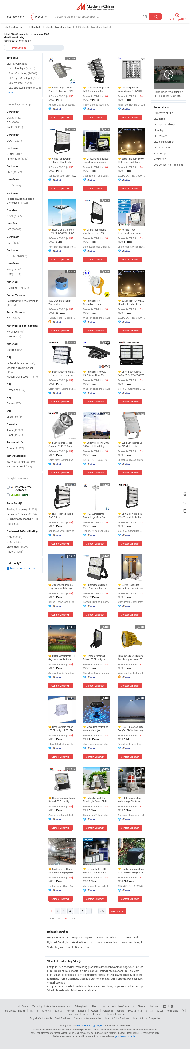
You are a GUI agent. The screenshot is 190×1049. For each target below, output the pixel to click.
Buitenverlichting (163, 113)
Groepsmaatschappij (23, 519)
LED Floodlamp (162, 147)
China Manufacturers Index (87, 1018)
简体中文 (34, 1010)
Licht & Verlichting (17, 63)
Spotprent (15, 416)
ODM (14, 537)
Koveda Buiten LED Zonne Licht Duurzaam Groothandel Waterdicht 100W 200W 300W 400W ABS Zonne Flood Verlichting (96, 870)
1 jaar (15, 430)
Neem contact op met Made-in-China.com (113, 1006)
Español (82, 1010)
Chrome (15, 349)
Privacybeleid (81, 1006)
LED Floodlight (22, 68)
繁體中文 (46, 1010)
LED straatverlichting (25, 87)
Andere (13, 523)
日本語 (58, 1010)
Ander (10, 92)
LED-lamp (159, 118)
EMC (14, 172)
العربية (160, 1010)
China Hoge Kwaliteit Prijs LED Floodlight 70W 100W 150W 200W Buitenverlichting (60, 89)
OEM (14, 542)
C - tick (15, 154)
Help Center (22, 1006)
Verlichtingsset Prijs (58, 947)
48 (73, 918)
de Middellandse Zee (21, 363)
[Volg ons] (172, 1006)
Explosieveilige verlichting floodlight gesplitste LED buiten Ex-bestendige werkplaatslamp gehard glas (131, 657)
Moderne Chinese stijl (22, 376)
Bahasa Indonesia (116, 1013)
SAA (14, 269)
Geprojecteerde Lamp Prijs (133, 937)
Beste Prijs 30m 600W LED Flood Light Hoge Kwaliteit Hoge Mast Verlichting (131, 160)
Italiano (120, 1010)
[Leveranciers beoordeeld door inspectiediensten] (23, 488)
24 (58, 918)
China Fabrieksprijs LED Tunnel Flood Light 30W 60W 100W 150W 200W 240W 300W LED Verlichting (60, 160)
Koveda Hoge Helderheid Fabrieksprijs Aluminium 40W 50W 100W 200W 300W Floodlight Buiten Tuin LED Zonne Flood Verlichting (131, 231)
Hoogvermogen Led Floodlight (58, 937)
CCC (14, 117)
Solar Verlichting (23, 73)
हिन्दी (184, 1010)
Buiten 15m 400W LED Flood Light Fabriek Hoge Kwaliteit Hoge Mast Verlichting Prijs (131, 302)
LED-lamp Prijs (80, 947)
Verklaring (37, 1006)
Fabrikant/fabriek (22, 514)
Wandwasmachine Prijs (108, 942)
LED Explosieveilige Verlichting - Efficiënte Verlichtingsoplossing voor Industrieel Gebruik (131, 799)
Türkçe (85, 1013)
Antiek (14, 403)
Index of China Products (117, 1018)
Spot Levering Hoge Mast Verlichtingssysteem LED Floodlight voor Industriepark (61, 870)
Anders (15, 551)
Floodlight (159, 130)
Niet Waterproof (19, 466)
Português (107, 1010)
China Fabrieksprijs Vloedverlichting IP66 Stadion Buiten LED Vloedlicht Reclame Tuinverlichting (94, 231)
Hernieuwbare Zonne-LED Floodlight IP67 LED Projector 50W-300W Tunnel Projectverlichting (60, 728)
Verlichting (160, 159)
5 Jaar (15, 448)
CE (13, 122)
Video (72, 58)
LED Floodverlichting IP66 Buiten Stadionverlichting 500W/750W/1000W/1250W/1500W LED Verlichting (62, 515)
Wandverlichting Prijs (133, 942)
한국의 (149, 1010)
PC (13, 318)
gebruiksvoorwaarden (125, 1036)
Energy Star (17, 158)
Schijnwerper (20, 83)
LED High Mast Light (24, 78)
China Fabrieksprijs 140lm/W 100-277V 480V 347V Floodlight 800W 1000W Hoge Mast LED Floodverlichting (131, 373)
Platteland (16, 390)
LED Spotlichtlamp (164, 124)
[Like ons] (165, 1006)
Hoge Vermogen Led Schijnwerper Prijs (83, 937)
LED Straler (160, 136)
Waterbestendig (21, 461)
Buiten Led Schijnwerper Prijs (108, 937)
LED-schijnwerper (164, 141)
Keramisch (15, 331)
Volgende (116, 911)
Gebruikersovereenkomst (58, 1006)
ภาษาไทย (73, 1013)
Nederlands (172, 1010)
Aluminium (18, 287)
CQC (14, 140)
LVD (14, 229)
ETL (14, 185)
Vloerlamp (160, 153)
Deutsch (94, 1010)
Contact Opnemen (60, 117)
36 (66, 918)
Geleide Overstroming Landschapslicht (83, 942)
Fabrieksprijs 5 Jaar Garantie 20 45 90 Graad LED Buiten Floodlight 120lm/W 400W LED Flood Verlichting (61, 444)
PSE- (13, 242)
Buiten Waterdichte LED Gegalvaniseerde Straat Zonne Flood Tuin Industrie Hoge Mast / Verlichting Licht (62, 657)
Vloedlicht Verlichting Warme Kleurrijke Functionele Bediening (95, 728)
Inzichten (154, 1006)
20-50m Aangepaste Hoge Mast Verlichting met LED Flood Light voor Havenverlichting (61, 586)
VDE (14, 274)
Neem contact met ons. (23, 568)
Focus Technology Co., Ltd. (90, 1025)
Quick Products (62, 1018)
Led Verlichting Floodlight (168, 164)
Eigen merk (18, 546)
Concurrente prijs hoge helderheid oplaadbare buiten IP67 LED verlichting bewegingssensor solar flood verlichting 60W (96, 160)
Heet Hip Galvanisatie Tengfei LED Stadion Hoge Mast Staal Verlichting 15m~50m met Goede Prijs (131, 728)
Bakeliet (14, 336)
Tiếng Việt (98, 1013)
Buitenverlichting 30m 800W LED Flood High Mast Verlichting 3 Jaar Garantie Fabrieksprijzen (96, 444)
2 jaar (15, 435)
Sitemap (142, 1006)
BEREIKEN (17, 256)
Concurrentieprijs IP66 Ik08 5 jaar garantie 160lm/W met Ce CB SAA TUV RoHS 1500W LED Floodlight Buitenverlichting (96, 89)
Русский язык (135, 1010)
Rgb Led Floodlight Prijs (58, 942)
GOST (14, 216)
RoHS (15, 127)
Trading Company (22, 509)
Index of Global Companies (146, 1018)
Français (70, 1010)
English (22, 1010)
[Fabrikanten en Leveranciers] (95, 6)
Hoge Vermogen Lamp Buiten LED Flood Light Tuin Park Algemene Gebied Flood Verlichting (61, 799)
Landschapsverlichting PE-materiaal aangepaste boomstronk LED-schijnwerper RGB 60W (131, 870)
